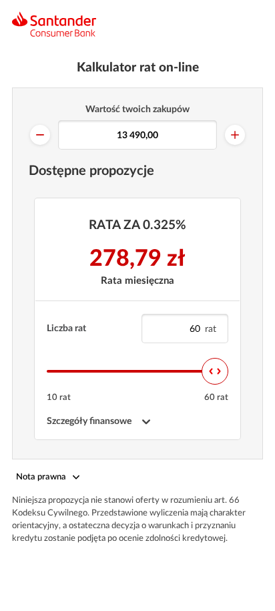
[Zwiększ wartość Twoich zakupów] (235, 135)
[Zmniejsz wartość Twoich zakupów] (40, 135)
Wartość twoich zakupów (137, 109)
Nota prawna (41, 477)
